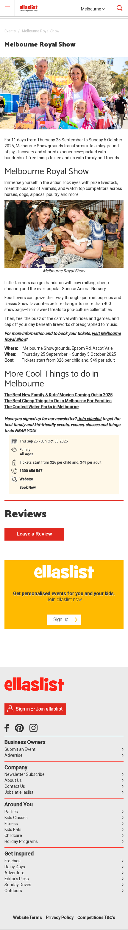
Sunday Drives (17, 884)
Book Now (28, 487)
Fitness (11, 823)
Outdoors (13, 890)
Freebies (12, 860)
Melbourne (91, 9)
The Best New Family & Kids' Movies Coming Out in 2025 (58, 394)
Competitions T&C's (96, 917)
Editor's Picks (16, 878)
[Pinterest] (21, 730)
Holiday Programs (21, 841)
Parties (11, 811)
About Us (13, 780)
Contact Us (14, 786)
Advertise (13, 755)
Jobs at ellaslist (18, 792)
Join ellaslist (89, 418)
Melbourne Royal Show (40, 31)
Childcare (13, 835)
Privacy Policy (60, 917)
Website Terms (27, 917)
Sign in (23, 709)
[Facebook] (8, 730)
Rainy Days (14, 866)
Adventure (14, 872)
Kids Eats (12, 829)
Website (26, 479)
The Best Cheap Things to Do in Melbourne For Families (58, 400)
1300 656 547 (31, 471)
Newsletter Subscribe (24, 774)
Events (10, 31)
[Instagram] (34, 730)
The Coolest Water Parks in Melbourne (41, 406)
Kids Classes (16, 817)
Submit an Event (19, 749)
